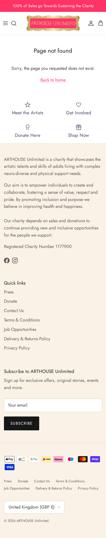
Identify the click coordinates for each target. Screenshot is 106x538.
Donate (10, 301)
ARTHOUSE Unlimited (33, 520)
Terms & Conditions (22, 320)
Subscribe (21, 423)
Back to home (53, 80)
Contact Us (14, 310)
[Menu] (5, 23)
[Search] (16, 23)
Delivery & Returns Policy (27, 339)
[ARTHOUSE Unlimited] (53, 23)
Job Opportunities (20, 329)
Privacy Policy (17, 348)
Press (9, 292)
